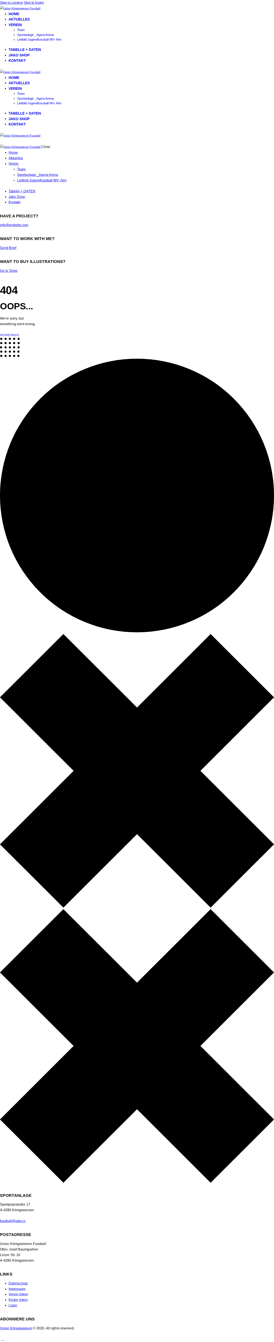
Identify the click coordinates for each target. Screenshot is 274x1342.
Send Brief (8, 248)
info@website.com (14, 225)
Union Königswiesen (16, 1328)
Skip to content (11, 2)
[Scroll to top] (2, 1339)
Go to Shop (8, 271)
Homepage (9, 335)
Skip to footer (34, 2)
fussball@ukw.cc (13, 1221)
